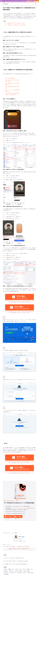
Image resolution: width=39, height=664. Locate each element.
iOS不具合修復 (6, 574)
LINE (31, 569)
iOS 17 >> (9, 544)
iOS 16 (24, 569)
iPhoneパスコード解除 (18, 570)
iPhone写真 (5, 570)
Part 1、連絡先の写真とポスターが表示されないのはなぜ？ (15, 23)
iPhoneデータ (11, 570)
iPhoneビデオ (6, 572)
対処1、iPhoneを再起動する (10, 78)
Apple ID (24, 572)
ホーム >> (6, 544)
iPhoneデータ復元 (30, 572)
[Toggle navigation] (35, 4)
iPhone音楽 (19, 572)
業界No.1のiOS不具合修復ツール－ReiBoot (11, 500)
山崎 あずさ (20, 536)
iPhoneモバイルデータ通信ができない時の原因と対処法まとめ (14, 557)
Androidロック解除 (27, 570)
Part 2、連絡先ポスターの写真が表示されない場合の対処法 (15, 25)
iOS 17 (16, 532)
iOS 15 (20, 569)
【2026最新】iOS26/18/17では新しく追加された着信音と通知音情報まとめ (16, 564)
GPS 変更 (28, 569)
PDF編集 (9, 569)
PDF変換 (5, 569)
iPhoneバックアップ (13, 572)
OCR (13, 569)
